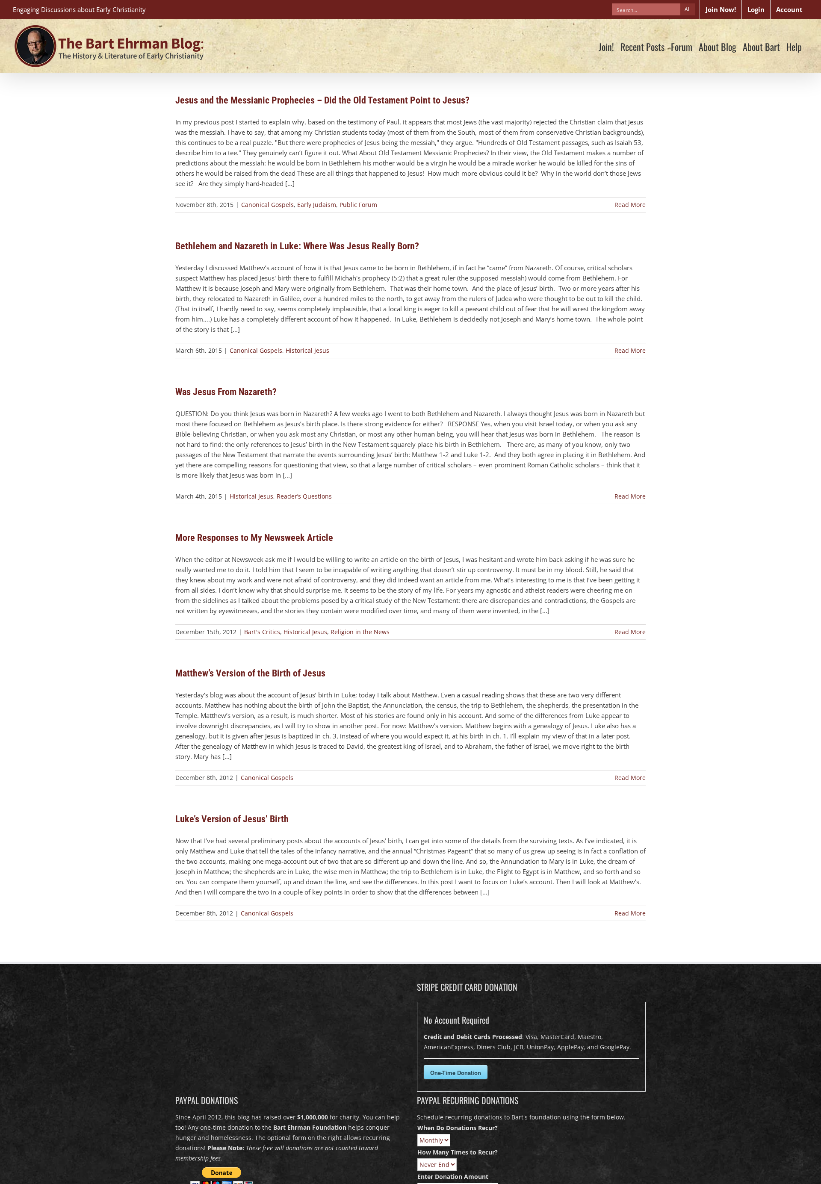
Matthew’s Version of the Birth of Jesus (250, 673)
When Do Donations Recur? (457, 1128)
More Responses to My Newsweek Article (254, 537)
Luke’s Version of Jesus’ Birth (232, 819)
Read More (630, 205)
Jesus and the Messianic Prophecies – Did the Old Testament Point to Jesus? (322, 100)
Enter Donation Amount (452, 1176)
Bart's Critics (262, 632)
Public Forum (358, 205)
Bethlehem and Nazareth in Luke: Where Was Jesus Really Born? (297, 246)
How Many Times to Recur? (457, 1152)
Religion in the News (360, 632)
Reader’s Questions (304, 496)
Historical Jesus (307, 350)
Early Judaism (316, 205)
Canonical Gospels (267, 205)
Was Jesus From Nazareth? (226, 392)
